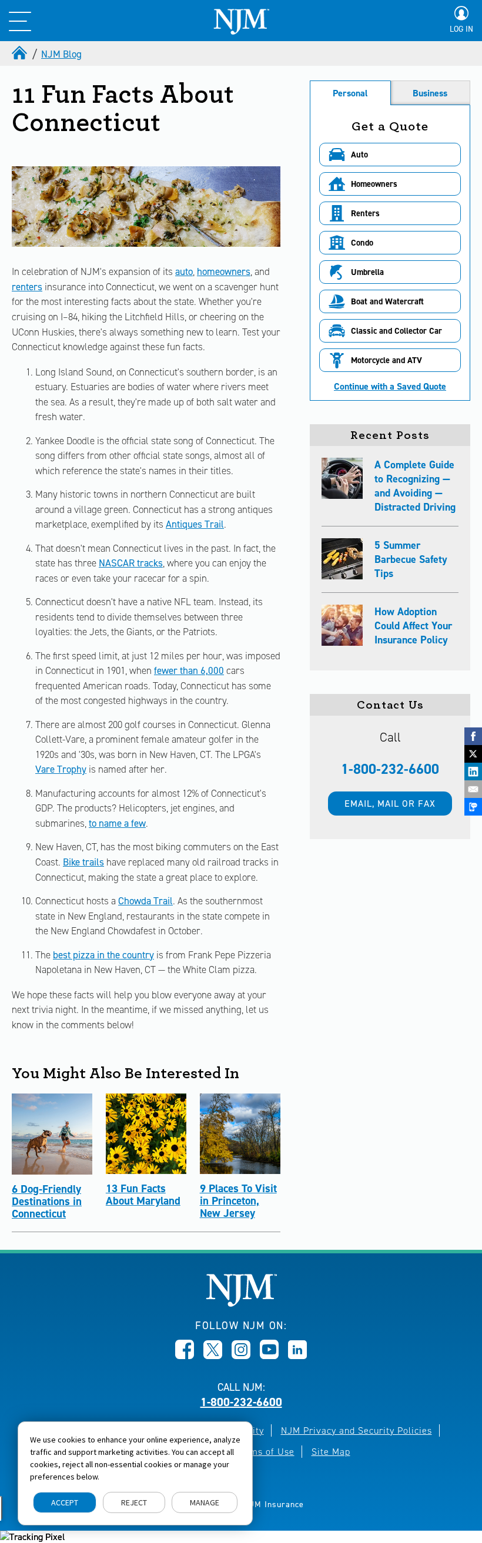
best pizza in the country (103, 954)
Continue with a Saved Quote (390, 386)
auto (184, 271)
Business (430, 93)
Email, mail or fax (390, 803)
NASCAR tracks (131, 562)
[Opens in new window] (184, 1356)
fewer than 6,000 (189, 670)
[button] (390, 154)
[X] (473, 754)
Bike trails (83, 862)
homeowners (223, 271)
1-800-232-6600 (390, 769)
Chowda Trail (145, 900)
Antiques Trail (195, 524)
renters (27, 286)
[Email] (473, 789)
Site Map (331, 1451)
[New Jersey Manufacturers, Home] (241, 1303)
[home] (20, 54)
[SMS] (473, 807)
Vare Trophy (60, 769)
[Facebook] (473, 736)
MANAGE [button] (204, 1502)
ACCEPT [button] (64, 1502)
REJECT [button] (134, 1502)
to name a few (117, 823)
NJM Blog (61, 54)
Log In (461, 29)
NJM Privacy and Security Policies (356, 1430)
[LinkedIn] (473, 771)
